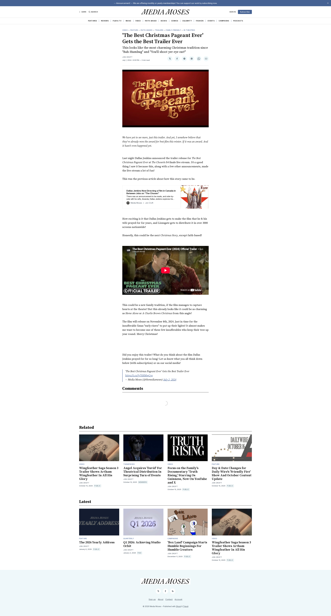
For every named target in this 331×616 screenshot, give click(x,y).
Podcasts (238, 21)
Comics (174, 21)
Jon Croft (127, 57)
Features (92, 21)
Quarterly (128, 538)
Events (211, 21)
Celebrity (187, 21)
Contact (169, 599)
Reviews (105, 21)
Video (138, 21)
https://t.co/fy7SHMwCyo (139, 375)
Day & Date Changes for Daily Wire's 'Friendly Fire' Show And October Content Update (231, 473)
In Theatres (189, 30)
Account (178, 599)
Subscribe (245, 12)
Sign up (152, 599)
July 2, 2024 (169, 379)
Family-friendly (173, 30)
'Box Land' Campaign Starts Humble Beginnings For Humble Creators (187, 546)
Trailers (159, 30)
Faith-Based (151, 21)
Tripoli (185, 606)
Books (164, 21)
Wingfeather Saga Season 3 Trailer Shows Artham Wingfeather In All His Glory (98, 473)
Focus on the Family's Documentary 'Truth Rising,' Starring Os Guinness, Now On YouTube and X (187, 475)
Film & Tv (117, 21)
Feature (134, 30)
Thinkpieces (129, 464)
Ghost (178, 606)
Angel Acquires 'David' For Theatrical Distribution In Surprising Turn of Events (142, 471)
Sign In (233, 12)
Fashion (200, 21)
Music (128, 21)
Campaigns (224, 21)
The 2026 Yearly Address (97, 542)
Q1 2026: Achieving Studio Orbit (142, 544)
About (160, 599)
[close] (328, 3)
